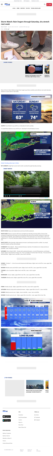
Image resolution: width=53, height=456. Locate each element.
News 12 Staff (4, 26)
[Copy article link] (8, 29)
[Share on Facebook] (5, 29)
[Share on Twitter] (6, 29)
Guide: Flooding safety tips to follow (10, 163)
